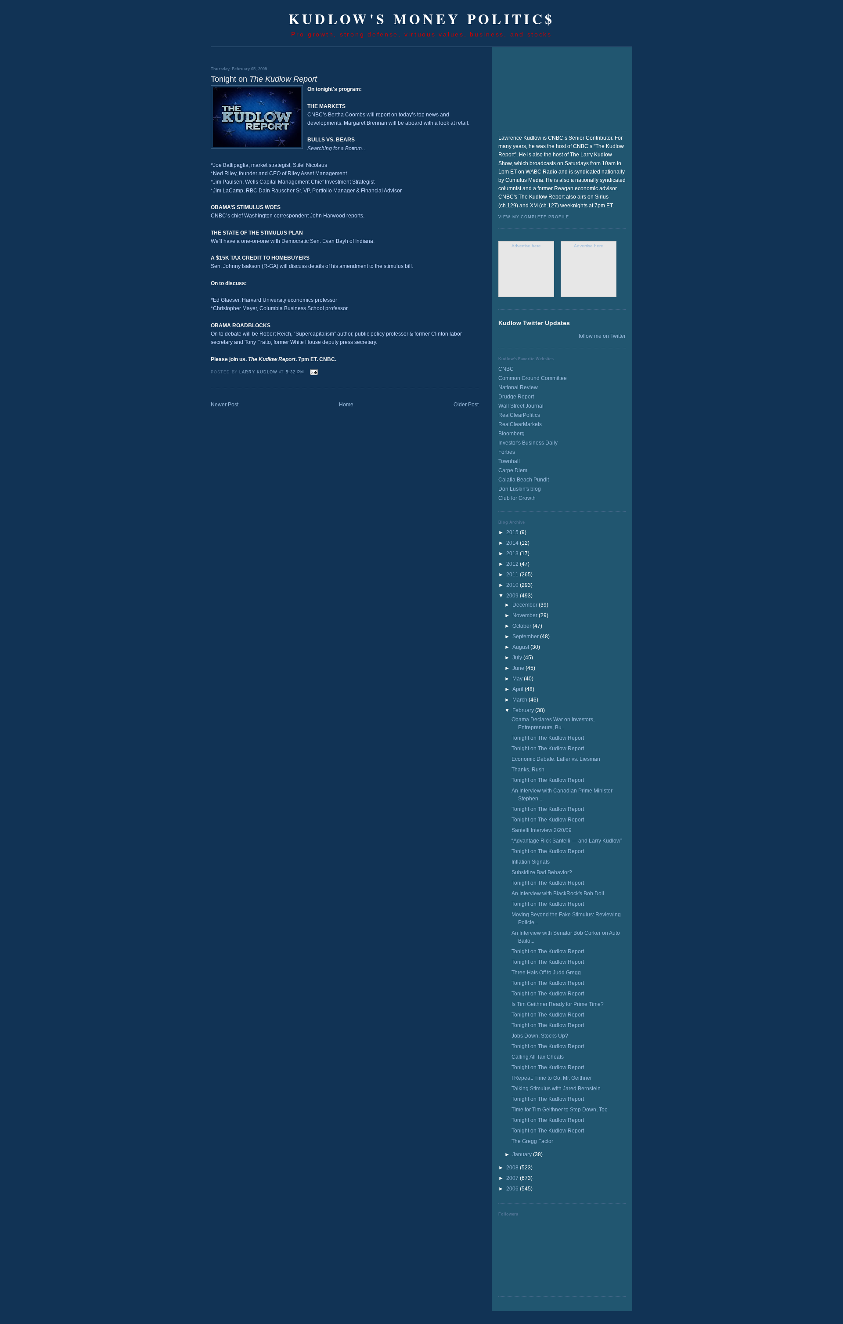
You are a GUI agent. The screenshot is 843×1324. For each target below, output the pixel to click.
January (522, 1154)
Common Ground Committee (532, 378)
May (518, 679)
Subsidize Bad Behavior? (542, 872)
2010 (513, 585)
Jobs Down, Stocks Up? (540, 1036)
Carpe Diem (512, 470)
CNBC (506, 369)
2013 (513, 553)
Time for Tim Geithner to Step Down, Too (560, 1110)
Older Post (466, 405)
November (525, 615)
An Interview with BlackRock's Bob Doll (558, 893)
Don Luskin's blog (519, 489)
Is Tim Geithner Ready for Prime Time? (558, 1004)
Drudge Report (516, 397)
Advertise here (526, 245)
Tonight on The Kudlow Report (548, 738)
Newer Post (224, 405)
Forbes (506, 452)
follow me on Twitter (602, 336)
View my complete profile (533, 217)
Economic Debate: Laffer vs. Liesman (556, 759)
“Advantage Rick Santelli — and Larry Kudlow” (567, 841)
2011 (513, 575)
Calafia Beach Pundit (523, 480)
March (520, 700)
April (518, 689)
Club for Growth (517, 498)
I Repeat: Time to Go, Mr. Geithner (552, 1078)
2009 (513, 596)
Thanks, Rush (528, 770)
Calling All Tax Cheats (538, 1057)
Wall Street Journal (521, 406)
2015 (513, 532)
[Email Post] (313, 372)
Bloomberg (511, 433)
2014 (513, 543)
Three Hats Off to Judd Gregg (546, 972)
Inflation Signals (531, 862)
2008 (513, 1168)
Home (346, 405)
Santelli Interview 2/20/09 (542, 830)
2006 (513, 1189)
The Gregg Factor (532, 1141)
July (517, 658)
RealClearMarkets (520, 424)
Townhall (509, 461)
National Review (518, 387)
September (526, 636)
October (522, 626)
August (521, 647)
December (525, 605)
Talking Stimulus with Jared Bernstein (556, 1088)
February (523, 710)
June (519, 668)
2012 (513, 564)
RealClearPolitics (519, 415)
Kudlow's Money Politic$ (421, 19)
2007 (513, 1178)
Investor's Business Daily (528, 443)
